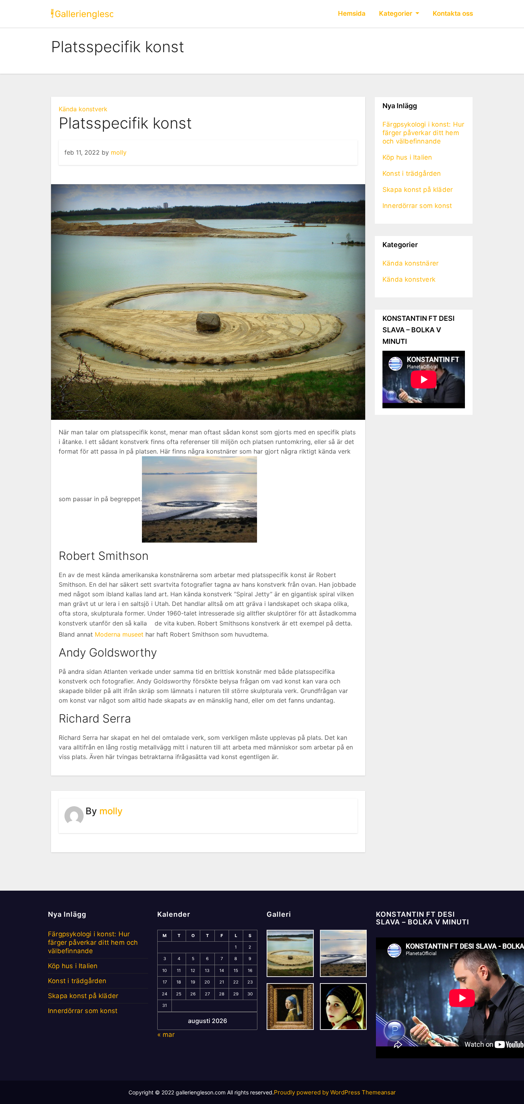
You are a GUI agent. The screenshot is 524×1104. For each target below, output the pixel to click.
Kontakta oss (453, 13)
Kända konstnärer (410, 263)
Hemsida (352, 13)
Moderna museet (119, 634)
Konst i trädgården (411, 173)
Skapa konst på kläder (417, 189)
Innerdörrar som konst (417, 206)
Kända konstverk (83, 109)
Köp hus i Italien (407, 157)
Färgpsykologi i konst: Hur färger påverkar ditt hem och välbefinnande (423, 132)
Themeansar (379, 1092)
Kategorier (396, 13)
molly (119, 152)
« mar (166, 1034)
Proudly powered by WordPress (318, 1092)
